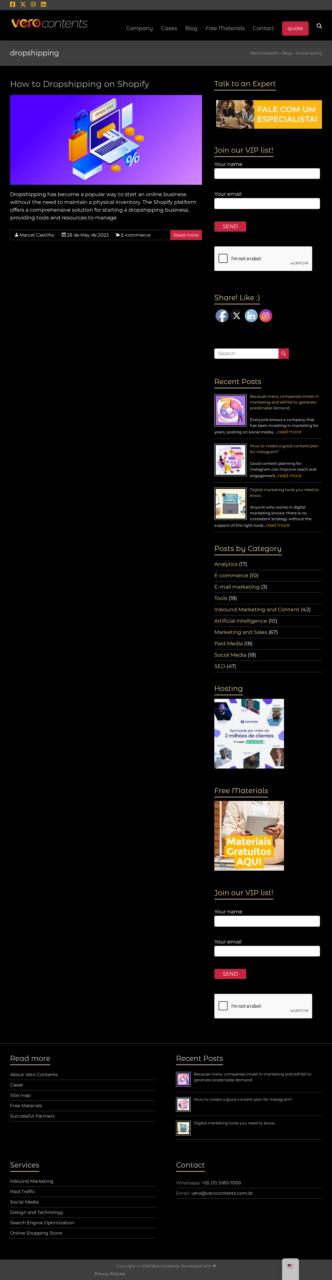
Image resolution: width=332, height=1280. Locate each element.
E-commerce (135, 235)
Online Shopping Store (36, 1233)
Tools (220, 598)
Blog (191, 28)
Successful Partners (32, 1116)
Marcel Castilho (36, 235)
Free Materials (225, 28)
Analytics (226, 564)
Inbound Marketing (31, 1181)
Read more (185, 235)
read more (289, 432)
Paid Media (228, 643)
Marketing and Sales (240, 632)
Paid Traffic (22, 1191)
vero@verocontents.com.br (222, 1193)
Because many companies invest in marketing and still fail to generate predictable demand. (284, 402)
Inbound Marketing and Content (257, 609)
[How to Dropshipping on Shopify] (106, 98)
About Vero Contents (34, 1074)
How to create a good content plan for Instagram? (243, 1099)
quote (295, 28)
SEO (219, 666)
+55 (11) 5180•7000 (221, 1183)
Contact (263, 28)
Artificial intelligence (240, 621)
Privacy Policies (110, 1273)
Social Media (230, 655)
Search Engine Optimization (42, 1223)
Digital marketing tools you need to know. (235, 1123)
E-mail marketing (237, 587)
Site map (20, 1095)
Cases (16, 1085)
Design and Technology (37, 1212)
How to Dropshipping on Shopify (79, 84)
